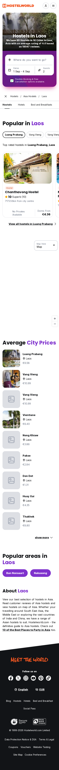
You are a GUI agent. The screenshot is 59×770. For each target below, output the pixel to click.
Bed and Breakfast (43, 701)
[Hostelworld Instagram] (25, 678)
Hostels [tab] (7, 104)
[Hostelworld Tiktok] (48, 678)
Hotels (27, 701)
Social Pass (29, 708)
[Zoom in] (54, 318)
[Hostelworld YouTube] (33, 678)
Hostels (17, 701)
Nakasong (40, 573)
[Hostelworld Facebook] (10, 678)
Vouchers (26, 747)
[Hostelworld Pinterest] (40, 678)
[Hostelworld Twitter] (18, 678)
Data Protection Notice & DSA (20, 739)
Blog (8, 701)
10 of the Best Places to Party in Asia (26, 629)
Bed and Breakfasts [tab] (41, 104)
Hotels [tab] (21, 104)
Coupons (13, 747)
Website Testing (42, 747)
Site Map (18, 754)
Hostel (9, 188)
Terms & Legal (46, 739)
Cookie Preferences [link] (35, 754)
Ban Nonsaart (15, 573)
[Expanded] (5, 96)
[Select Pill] (46, 6)
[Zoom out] (54, 323)
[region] (29, 283)
